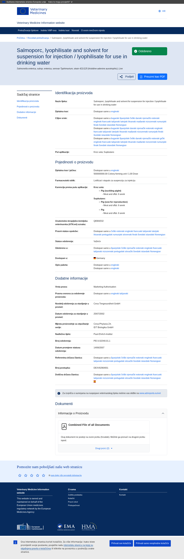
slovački (129, 251)
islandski (111, 125)
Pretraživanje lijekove (28, 30)
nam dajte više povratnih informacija (66, 475)
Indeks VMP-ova (48, 30)
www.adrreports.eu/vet (150, 393)
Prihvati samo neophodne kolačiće (152, 543)
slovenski (127, 234)
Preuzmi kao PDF (154, 76)
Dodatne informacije (26, 112)
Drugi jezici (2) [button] (102, 448)
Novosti (75, 30)
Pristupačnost (74, 505)
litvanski (132, 121)
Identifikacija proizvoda (28, 101)
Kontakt (122, 495)
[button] (127, 76)
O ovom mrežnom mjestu (93, 30)
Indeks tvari (64, 30)
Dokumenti (22, 118)
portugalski (107, 234)
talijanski (115, 121)
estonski (155, 118)
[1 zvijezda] (20, 475)
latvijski (124, 121)
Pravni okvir (73, 502)
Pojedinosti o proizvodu (28, 106)
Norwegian (121, 125)
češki (132, 118)
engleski (115, 111)
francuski (106, 121)
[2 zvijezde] (23, 475)
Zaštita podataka (75, 495)
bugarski (115, 118)
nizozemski (151, 121)
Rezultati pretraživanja (38, 38)
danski (139, 118)
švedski (102, 125)
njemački (146, 118)
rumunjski (161, 121)
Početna (21, 38)
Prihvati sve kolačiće (121, 543)
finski (96, 125)
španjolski (124, 118)
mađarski (140, 121)
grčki (162, 138)
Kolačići (71, 498)
